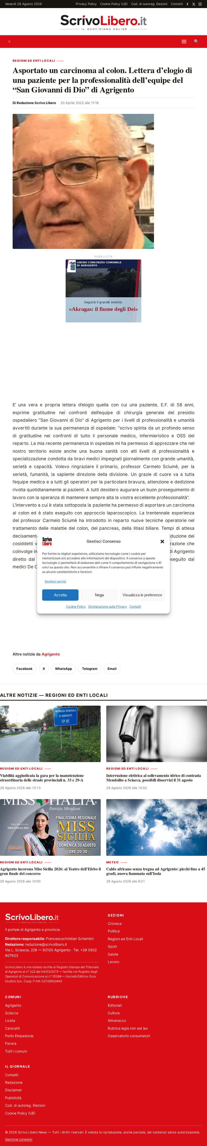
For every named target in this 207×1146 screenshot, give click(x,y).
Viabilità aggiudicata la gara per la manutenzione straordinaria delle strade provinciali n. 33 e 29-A (42, 778)
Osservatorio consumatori (129, 1036)
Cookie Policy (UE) (114, 4)
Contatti (135, 607)
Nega (99, 595)
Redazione (13, 1082)
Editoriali (115, 1005)
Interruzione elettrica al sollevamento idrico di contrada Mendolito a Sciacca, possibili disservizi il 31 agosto (153, 778)
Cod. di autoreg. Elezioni (149, 4)
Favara (10, 1043)
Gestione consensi (18, 1139)
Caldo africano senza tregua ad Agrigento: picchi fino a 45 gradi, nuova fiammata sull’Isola (155, 871)
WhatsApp (63, 669)
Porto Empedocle (19, 1036)
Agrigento (51, 654)
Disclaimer (13, 1090)
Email (112, 669)
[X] (194, 4)
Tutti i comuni (16, 1051)
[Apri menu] (184, 41)
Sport (112, 946)
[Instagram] (200, 4)
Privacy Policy (86, 4)
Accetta (60, 595)
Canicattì (12, 1028)
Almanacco (117, 1020)
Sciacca (11, 1013)
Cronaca (115, 923)
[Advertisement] (103, 363)
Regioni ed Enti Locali (34, 60)
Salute (113, 954)
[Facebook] (187, 4)
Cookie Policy (76, 607)
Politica (114, 931)
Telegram (89, 669)
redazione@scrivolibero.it (46, 944)
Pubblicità (13, 1098)
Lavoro (113, 962)
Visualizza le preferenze (142, 595)
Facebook (24, 669)
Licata (10, 1020)
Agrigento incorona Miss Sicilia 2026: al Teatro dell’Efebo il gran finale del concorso (50, 871)
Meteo (112, 862)
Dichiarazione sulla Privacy (107, 607)
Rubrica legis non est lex (128, 1028)
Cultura (114, 1013)
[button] (162, 541)
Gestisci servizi (55, 581)
